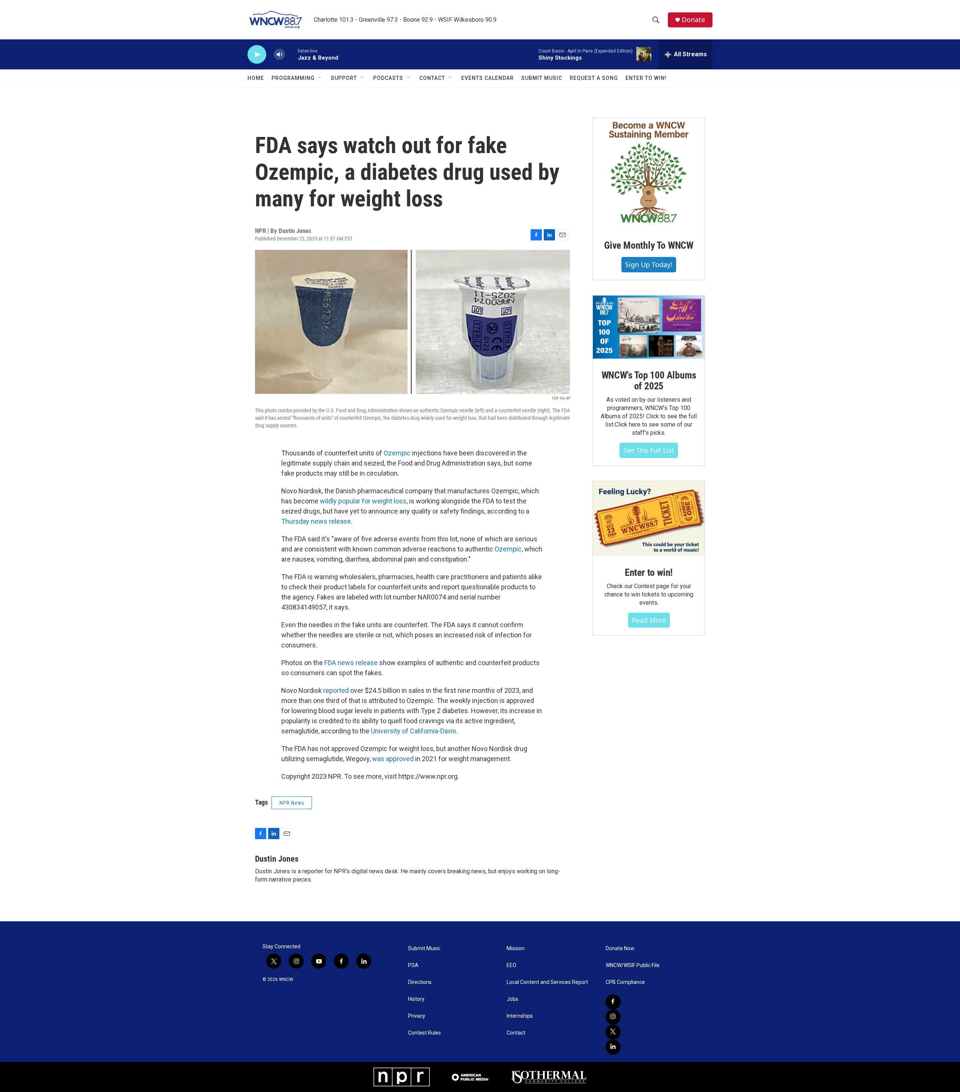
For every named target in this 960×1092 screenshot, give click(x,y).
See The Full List (648, 450)
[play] (257, 54)
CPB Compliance (625, 982)
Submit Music (541, 78)
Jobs (512, 999)
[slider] (291, 54)
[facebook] (613, 1001)
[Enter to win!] (649, 518)
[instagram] (613, 1016)
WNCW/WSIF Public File (633, 965)
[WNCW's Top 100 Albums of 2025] (649, 327)
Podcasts (388, 78)
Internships (520, 1016)
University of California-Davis (413, 731)
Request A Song (594, 78)
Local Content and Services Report (547, 982)
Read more (649, 620)
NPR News (291, 803)
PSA (413, 965)
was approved (393, 759)
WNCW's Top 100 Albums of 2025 (649, 381)
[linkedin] (613, 1046)
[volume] (279, 54)
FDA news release (351, 663)
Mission (516, 948)
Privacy (416, 1016)
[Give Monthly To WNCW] (649, 173)
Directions (420, 982)
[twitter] (613, 1031)
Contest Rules (424, 1033)
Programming (293, 78)
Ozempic (397, 453)
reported (336, 690)
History (416, 999)
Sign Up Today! (648, 264)
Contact (432, 78)
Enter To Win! (646, 78)
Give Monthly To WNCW (648, 245)
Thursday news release (316, 521)
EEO (511, 965)
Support (344, 78)
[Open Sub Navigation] (320, 78)
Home (256, 78)
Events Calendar (487, 78)
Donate (693, 20)
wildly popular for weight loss (363, 501)
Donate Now (620, 948)
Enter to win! (649, 572)
